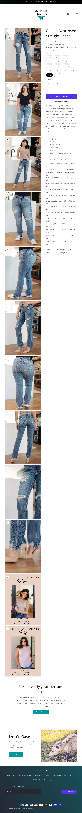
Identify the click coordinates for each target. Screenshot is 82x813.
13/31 (59, 66)
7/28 (58, 62)
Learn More (16, 754)
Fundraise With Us (34, 780)
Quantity (48, 79)
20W (73, 71)
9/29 (66, 62)
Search (9, 775)
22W (49, 75)
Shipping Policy (38, 775)
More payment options (61, 101)
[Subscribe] (38, 791)
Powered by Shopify (28, 808)
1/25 (58, 57)
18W (66, 71)
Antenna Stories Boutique (16, 808)
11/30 (51, 66)
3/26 (66, 57)
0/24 (50, 57)
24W (57, 75)
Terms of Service (68, 775)
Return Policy (41, 712)
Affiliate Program (47, 780)
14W (50, 71)
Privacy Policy (26, 775)
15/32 (68, 66)
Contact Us (16, 775)
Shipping (48, 44)
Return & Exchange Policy (53, 775)
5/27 (50, 62)
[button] (4, 14)
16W (58, 71)
